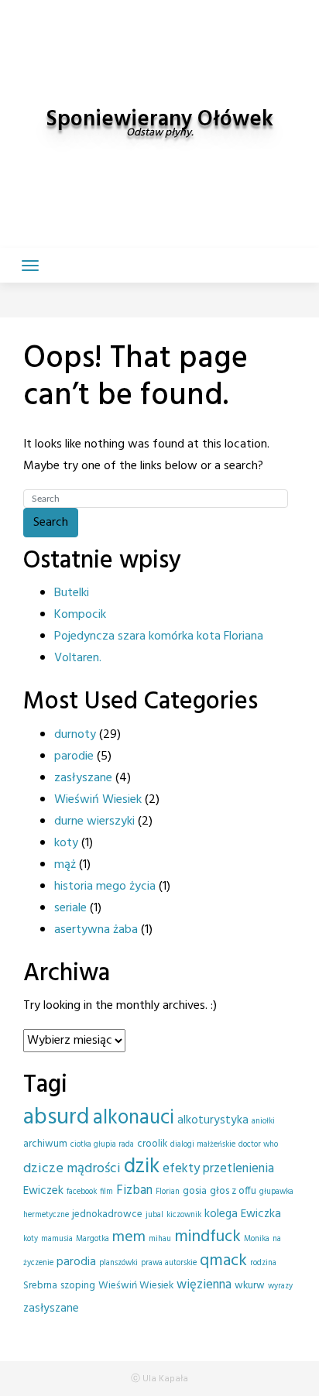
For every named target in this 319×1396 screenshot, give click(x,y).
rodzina (263, 1263)
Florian (168, 1192)
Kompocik (80, 615)
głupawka (276, 1192)
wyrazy (280, 1286)
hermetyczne (46, 1215)
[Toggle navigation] (30, 265)
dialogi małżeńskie (202, 1144)
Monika (256, 1239)
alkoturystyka (213, 1120)
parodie (74, 756)
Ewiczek (43, 1191)
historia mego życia (105, 886)
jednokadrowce (107, 1214)
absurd (56, 1117)
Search (50, 523)
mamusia (57, 1239)
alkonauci (133, 1118)
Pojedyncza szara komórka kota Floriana (158, 636)
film (106, 1192)
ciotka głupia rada (102, 1144)
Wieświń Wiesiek (98, 800)
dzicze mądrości (72, 1169)
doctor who (258, 1144)
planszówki (118, 1263)
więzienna (204, 1284)
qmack (223, 1260)
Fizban (134, 1190)
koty (66, 843)
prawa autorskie (169, 1263)
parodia (76, 1262)
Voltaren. (77, 658)
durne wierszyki (94, 821)
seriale (70, 908)
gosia (195, 1191)
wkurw (250, 1286)
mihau (160, 1239)
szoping (77, 1286)
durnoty (75, 735)
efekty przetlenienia (218, 1168)
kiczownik (183, 1215)
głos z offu (233, 1191)
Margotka (92, 1239)
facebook (82, 1192)
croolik (152, 1144)
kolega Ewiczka (242, 1214)
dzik (142, 1167)
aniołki (263, 1121)
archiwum (45, 1144)
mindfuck (207, 1236)
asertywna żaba (96, 930)
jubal (154, 1215)
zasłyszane (83, 778)
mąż (65, 865)
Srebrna (40, 1286)
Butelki (71, 593)
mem (129, 1237)
